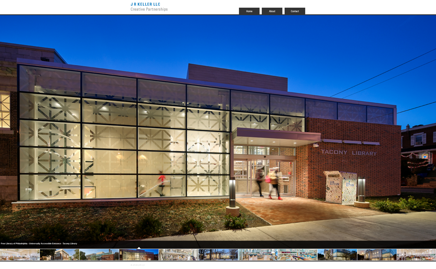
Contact (295, 11)
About (272, 11)
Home (249, 11)
